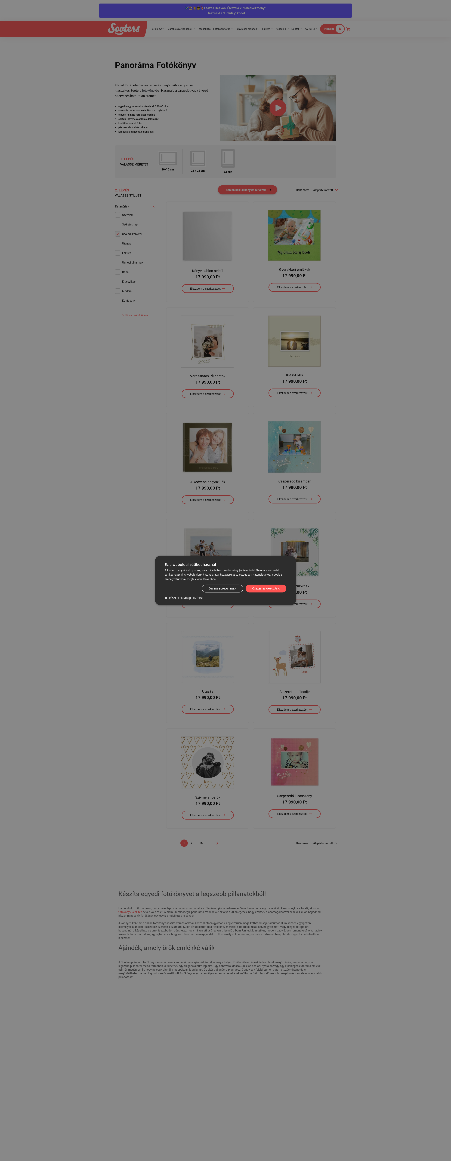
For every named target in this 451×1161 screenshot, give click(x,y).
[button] (184, 598)
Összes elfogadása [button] (266, 588)
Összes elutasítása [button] (222, 588)
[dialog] (225, 580)
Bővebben (209, 579)
